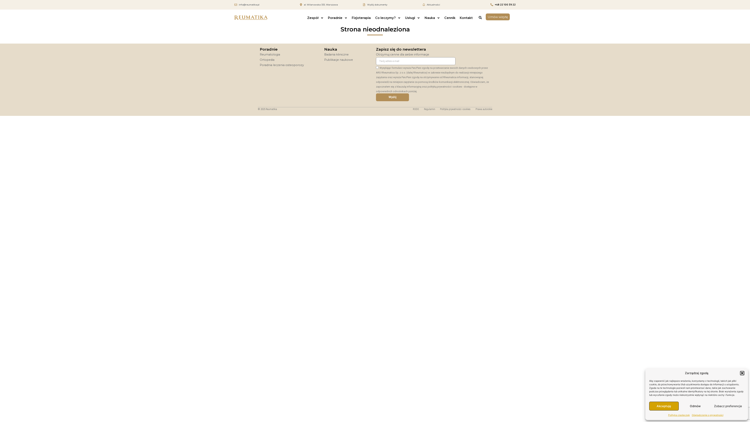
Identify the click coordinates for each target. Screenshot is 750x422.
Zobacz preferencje (728, 406)
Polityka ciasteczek (679, 415)
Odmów (695, 406)
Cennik (449, 18)
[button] (742, 373)
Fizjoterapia (361, 18)
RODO (416, 109)
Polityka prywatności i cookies (455, 109)
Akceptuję (664, 406)
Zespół (313, 18)
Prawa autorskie (484, 109)
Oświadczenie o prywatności (707, 415)
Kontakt (466, 18)
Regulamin (429, 109)
